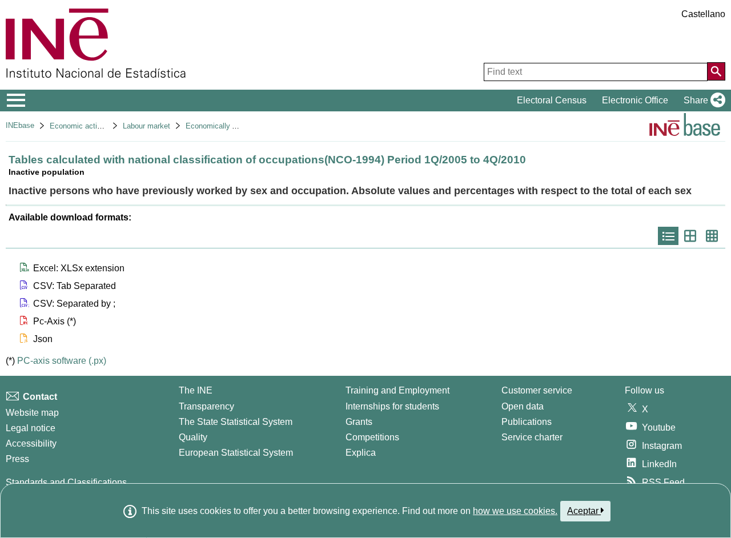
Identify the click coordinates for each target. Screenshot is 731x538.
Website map (32, 412)
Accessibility (31, 443)
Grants (359, 422)
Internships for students (392, 406)
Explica (361, 452)
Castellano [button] (703, 14)
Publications (526, 422)
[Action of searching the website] (716, 71)
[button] (702, 100)
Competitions (372, 437)
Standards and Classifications (66, 482)
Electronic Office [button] (635, 100)
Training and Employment (397, 390)
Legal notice (30, 428)
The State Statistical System (235, 422)
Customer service (536, 390)
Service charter (532, 437)
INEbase (20, 125)
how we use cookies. (515, 511)
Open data (522, 406)
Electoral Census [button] (552, 100)
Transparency (206, 406)
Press (17, 459)
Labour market (146, 126)
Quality (193, 437)
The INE (195, 390)
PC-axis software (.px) (61, 361)
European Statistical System (236, 452)
